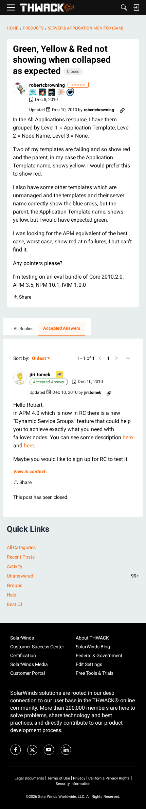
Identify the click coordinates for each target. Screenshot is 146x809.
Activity (14, 566)
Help (11, 595)
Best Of (14, 604)
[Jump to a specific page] (127, 358)
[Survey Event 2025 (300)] (33, 92)
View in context (29, 471)
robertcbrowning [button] (47, 85)
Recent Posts (21, 557)
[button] (19, 88)
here (128, 437)
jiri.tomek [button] (40, 374)
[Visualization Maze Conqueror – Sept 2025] (61, 92)
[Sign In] (136, 7)
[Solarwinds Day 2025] (43, 92)
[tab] (23, 329)
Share (22, 297)
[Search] (124, 7)
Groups (14, 585)
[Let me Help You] (60, 375)
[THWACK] (47, 7)
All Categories (21, 547)
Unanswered (73, 576)
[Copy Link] (122, 110)
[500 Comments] (71, 92)
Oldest (39, 359)
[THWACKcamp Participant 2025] (52, 92)
